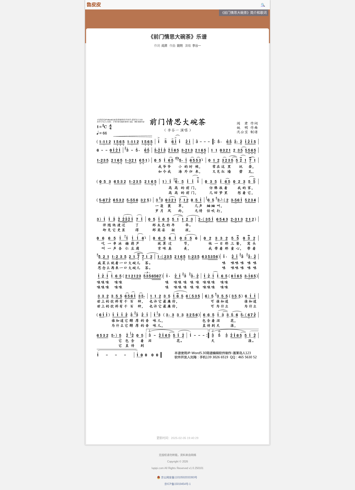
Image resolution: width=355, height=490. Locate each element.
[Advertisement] (177, 80)
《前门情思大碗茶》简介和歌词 (244, 12)
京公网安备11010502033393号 (179, 477)
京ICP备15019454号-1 (177, 483)
